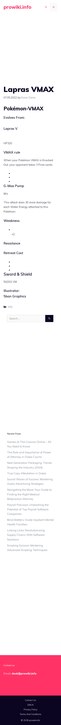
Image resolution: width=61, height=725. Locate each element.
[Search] (49, 318)
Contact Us (30, 700)
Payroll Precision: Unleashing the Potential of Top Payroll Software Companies (28, 509)
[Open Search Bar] (46, 7)
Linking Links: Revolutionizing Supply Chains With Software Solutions (26, 535)
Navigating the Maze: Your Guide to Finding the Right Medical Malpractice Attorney (29, 494)
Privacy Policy (30, 709)
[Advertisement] (30, 46)
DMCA (30, 704)
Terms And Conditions (30, 714)
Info (10, 306)
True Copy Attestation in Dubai (26, 473)
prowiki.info (17, 7)
